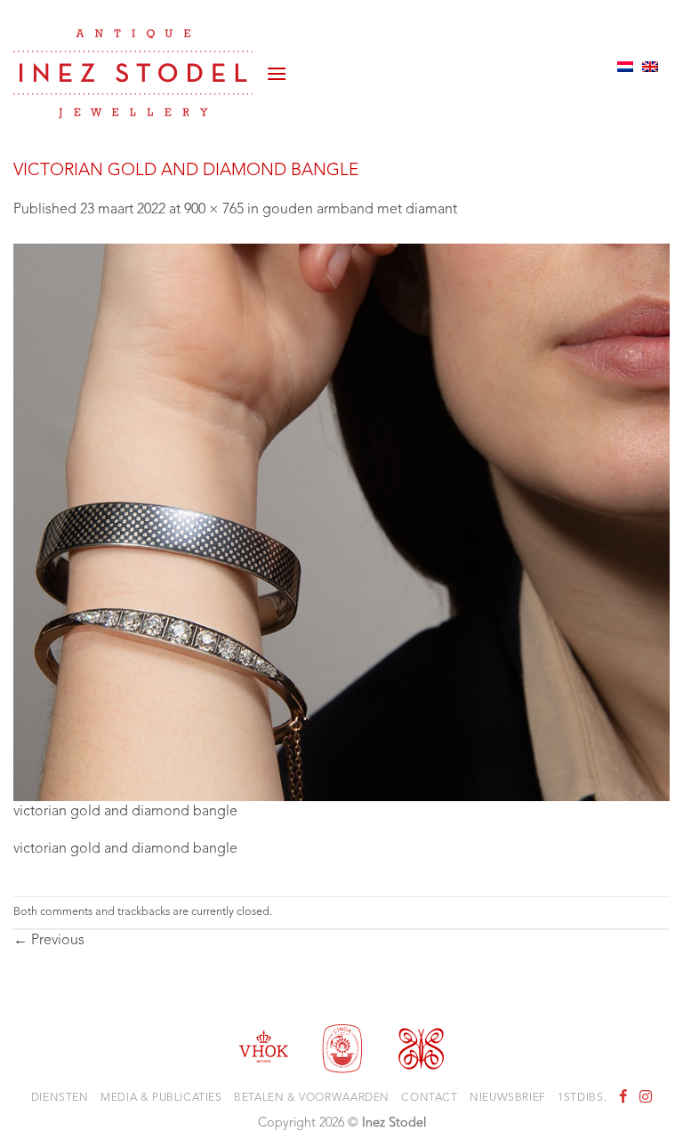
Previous (48, 941)
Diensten (60, 1098)
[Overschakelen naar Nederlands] (625, 66)
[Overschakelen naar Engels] (650, 66)
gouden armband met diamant (359, 210)
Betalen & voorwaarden (312, 1098)
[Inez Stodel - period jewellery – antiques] (133, 73)
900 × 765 (214, 210)
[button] (276, 66)
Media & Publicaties (161, 1098)
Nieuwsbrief (508, 1098)
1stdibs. (582, 1098)
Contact (429, 1098)
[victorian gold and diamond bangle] (341, 522)
